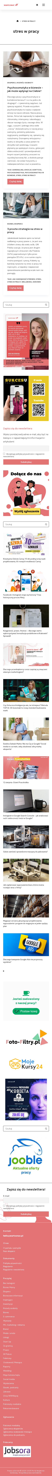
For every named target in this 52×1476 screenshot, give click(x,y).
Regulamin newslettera (13, 1269)
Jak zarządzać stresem (23, 279)
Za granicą (7, 1346)
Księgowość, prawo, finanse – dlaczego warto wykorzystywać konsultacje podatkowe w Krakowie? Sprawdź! (25, 633)
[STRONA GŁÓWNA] (18, 21)
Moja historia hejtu (11, 1375)
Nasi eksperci (9, 1251)
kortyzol (37, 170)
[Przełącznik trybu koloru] (37, 5)
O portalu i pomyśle (12, 1248)
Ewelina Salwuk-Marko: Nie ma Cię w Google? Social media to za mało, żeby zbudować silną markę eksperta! (24, 746)
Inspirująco (7, 1300)
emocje (28, 170)
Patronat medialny (11, 1425)
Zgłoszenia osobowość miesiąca (17, 1432)
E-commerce (9, 1316)
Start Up (7, 1341)
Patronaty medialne (12, 1404)
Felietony (7, 1358)
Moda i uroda (9, 1333)
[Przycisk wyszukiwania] (46, 304)
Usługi (6, 1337)
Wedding (7, 1370)
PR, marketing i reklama (14, 1325)
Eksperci (11, 83)
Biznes (10, 224)
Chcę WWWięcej (10, 1396)
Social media (9, 1379)
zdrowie (37, 282)
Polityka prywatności (12, 1263)
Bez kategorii (9, 1283)
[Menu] (43, 5)
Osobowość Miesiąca (12, 1362)
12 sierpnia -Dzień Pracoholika (16, 782)
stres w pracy (29, 175)
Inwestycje (8, 1304)
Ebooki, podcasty (10, 1387)
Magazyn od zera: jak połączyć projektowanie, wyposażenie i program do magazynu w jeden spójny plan (25, 923)
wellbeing (27, 282)
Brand (5, 1329)
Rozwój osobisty (25, 83)
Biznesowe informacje (13, 1295)
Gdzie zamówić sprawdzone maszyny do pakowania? (25, 852)
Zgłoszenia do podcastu (14, 1435)
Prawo (6, 1350)
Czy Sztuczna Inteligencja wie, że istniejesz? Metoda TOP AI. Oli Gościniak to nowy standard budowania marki (25, 708)
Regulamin (8, 1266)
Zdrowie (6, 1391)
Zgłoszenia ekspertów (13, 1428)
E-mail (6, 1196)
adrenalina (18, 170)
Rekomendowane (11, 1408)
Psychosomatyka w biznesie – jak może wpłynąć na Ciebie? (25, 89)
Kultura (6, 1400)
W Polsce (7, 1354)
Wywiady (7, 1320)
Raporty (6, 1366)
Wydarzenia (8, 1383)
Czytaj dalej (16, 182)
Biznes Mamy (9, 1287)
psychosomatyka (15, 172)
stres (18, 175)
